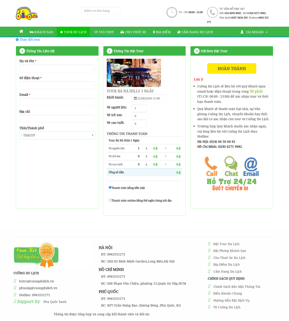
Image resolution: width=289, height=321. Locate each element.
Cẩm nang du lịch (196, 32)
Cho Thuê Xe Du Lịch (229, 257)
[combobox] (57, 135)
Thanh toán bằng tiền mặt (128, 188)
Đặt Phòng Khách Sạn (229, 250)
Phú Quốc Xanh (55, 302)
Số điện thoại (30, 78)
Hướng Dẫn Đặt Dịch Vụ (231, 300)
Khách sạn (43, 32)
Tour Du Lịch (74, 32)
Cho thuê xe (135, 32)
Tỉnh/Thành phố (31, 128)
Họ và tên (27, 61)
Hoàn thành (232, 68)
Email (24, 94)
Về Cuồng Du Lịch (226, 307)
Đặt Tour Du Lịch (226, 244)
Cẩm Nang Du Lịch (227, 271)
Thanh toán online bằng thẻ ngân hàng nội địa (142, 200)
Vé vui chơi (103, 32)
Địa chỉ (24, 111)
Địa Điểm (163, 32)
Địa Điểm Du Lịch (226, 264)
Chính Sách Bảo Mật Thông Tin (236, 286)
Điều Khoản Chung (227, 293)
